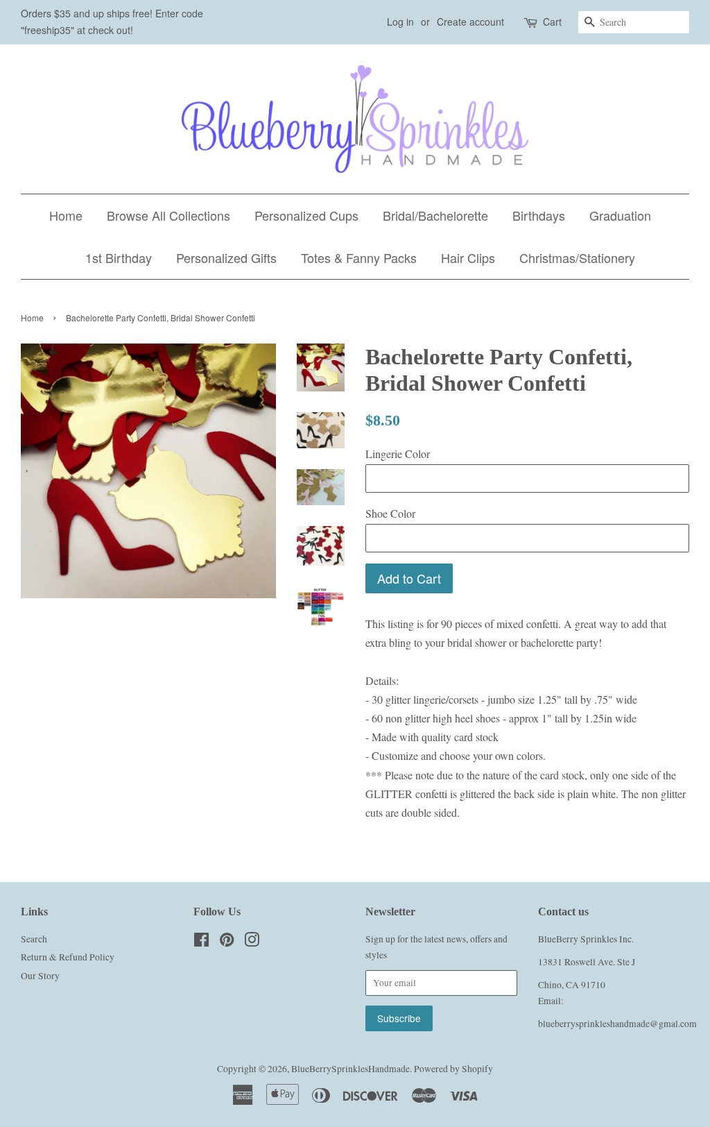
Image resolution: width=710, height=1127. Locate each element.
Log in (400, 21)
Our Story (40, 975)
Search (34, 939)
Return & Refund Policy (67, 957)
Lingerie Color (397, 453)
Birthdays (538, 215)
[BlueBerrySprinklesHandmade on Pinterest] (226, 942)
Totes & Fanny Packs (359, 257)
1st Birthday (118, 257)
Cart (552, 21)
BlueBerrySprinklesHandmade (350, 1068)
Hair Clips (468, 257)
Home (66, 215)
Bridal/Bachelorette (435, 215)
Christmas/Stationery (577, 257)
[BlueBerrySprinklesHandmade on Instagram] (251, 942)
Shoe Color (390, 513)
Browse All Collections (168, 215)
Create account (470, 21)
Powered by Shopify (453, 1068)
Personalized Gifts (226, 257)
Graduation (620, 215)
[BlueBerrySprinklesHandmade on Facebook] (201, 942)
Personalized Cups (306, 215)
